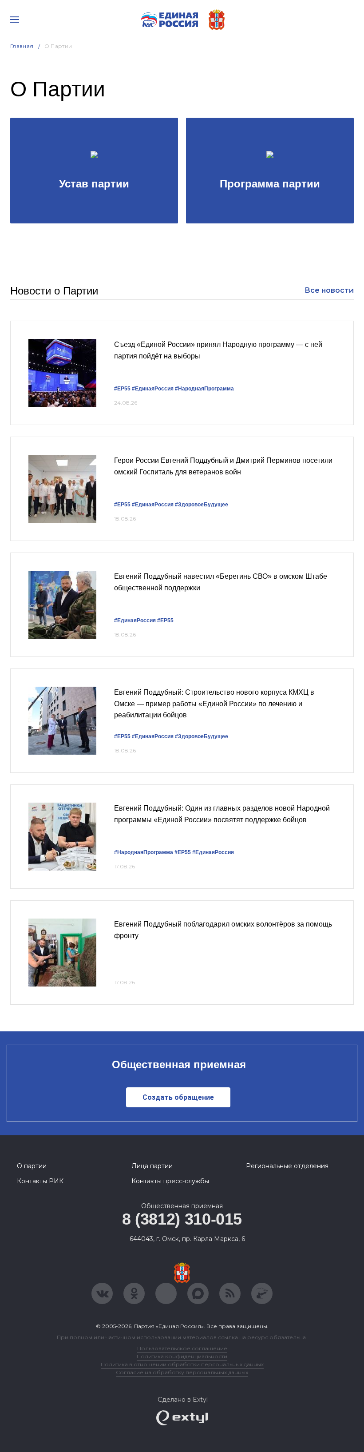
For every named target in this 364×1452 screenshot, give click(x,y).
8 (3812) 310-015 (182, 1219)
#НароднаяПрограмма (204, 389)
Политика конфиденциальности (182, 1356)
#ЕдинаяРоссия (153, 389)
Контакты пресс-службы (170, 1181)
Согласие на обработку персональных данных (182, 1372)
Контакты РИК (40, 1181)
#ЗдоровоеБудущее (201, 504)
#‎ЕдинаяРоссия (213, 852)
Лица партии (152, 1166)
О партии (32, 1166)
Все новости (329, 290)
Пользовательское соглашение (182, 1348)
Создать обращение (178, 1097)
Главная (22, 46)
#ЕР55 (122, 389)
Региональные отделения (287, 1166)
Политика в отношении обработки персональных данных (182, 1364)
